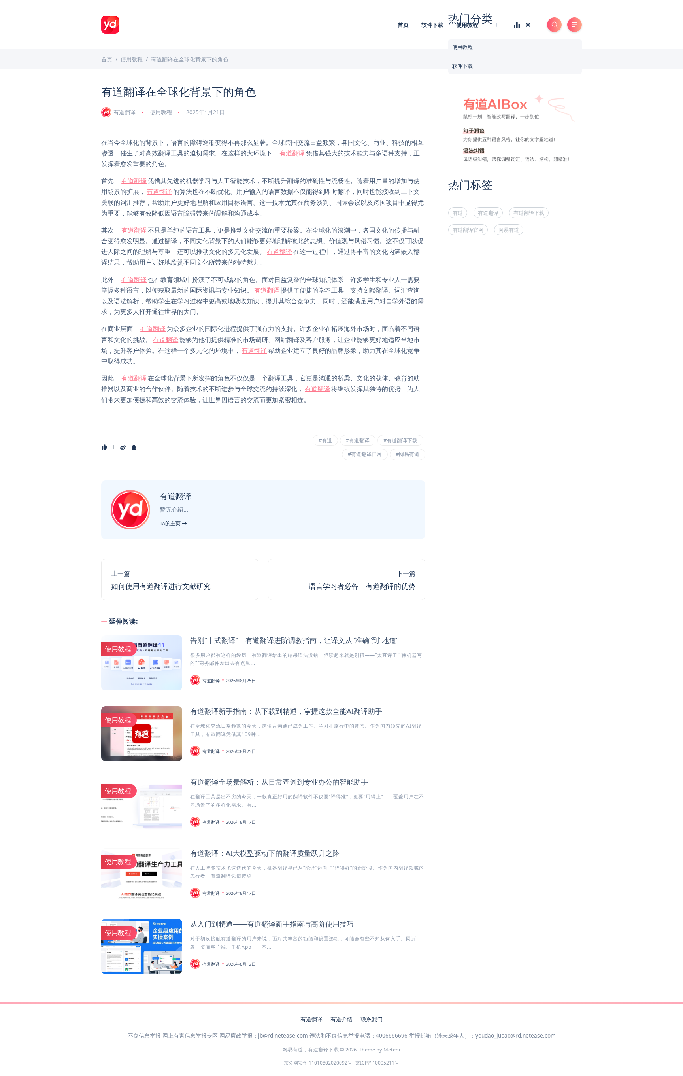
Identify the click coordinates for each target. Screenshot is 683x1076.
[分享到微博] (123, 447)
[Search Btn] (554, 24)
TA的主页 (171, 523)
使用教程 (467, 24)
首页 (403, 24)
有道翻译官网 (468, 229)
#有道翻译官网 (365, 454)
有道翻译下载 (528, 212)
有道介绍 (341, 1019)
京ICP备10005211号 (377, 1062)
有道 (458, 212)
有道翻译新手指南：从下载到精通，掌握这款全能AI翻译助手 (286, 711)
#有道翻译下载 (400, 440)
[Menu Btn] (574, 24)
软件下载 (432, 24)
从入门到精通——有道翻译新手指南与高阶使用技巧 (272, 923)
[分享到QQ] (134, 447)
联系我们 (371, 1019)
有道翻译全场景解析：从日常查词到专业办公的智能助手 (279, 782)
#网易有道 (407, 454)
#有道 (325, 440)
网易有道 (508, 229)
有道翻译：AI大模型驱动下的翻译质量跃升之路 (265, 853)
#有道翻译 (358, 440)
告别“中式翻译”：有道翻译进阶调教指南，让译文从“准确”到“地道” (294, 640)
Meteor (392, 1049)
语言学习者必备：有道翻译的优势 (362, 586)
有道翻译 (124, 112)
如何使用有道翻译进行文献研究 (161, 586)
